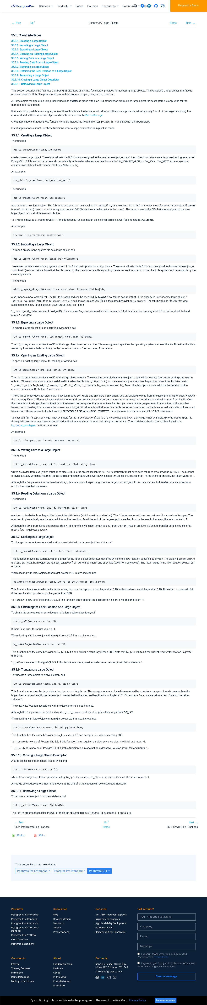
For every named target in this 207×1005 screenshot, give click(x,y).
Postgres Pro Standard (68, 871)
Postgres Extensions (23, 944)
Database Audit (104, 928)
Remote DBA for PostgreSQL (111, 932)
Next (188, 22)
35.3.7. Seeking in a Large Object (30, 66)
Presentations (61, 932)
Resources (109, 6)
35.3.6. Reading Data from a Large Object (35, 62)
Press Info (59, 985)
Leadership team (62, 964)
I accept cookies (165, 1000)
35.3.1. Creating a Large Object (28, 41)
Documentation (62, 919)
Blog (55, 915)
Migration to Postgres (107, 919)
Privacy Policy (161, 957)
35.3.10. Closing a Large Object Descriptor (35, 79)
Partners (58, 968)
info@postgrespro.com (108, 972)
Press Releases (62, 981)
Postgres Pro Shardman (24, 923)
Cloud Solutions (19, 939)
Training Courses (20, 968)
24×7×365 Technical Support (111, 915)
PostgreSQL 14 (98, 871)
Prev (18, 22)
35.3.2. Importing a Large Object (29, 45)
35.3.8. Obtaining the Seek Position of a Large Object (41, 71)
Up (31, 22)
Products (63, 6)
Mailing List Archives (22, 981)
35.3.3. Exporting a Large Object (29, 49)
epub (19, 835)
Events (15, 964)
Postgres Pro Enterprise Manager (24, 929)
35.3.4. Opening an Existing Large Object (34, 53)
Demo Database (20, 977)
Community (129, 6)
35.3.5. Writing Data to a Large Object (32, 58)
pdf (40, 835)
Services (45, 6)
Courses (92, 6)
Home (173, 22)
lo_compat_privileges (23, 425)
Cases (79, 6)
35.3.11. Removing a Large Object (30, 84)
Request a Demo (188, 5)
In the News (59, 977)
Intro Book (17, 973)
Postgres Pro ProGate (23, 935)
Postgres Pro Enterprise (32, 871)
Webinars (58, 923)
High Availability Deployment (110, 923)
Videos (57, 928)
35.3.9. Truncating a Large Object (30, 75)
